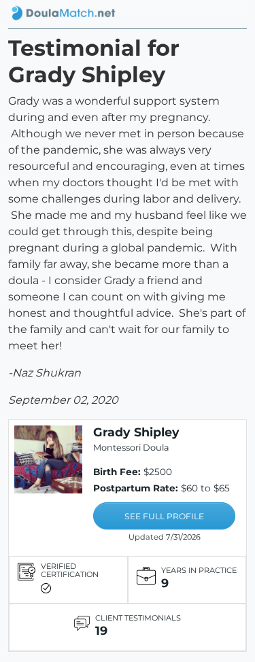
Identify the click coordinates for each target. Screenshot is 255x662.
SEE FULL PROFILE (164, 516)
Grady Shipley (136, 432)
